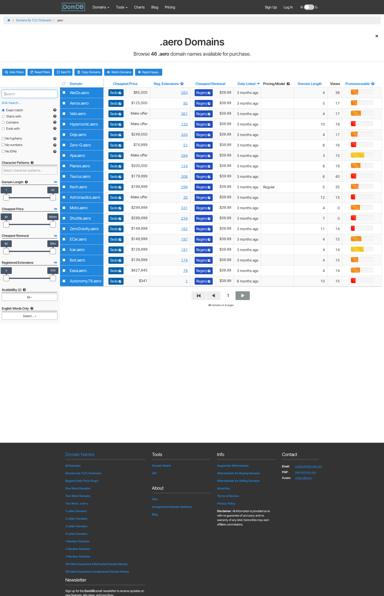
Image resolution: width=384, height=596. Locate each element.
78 (185, 270)
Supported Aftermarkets (233, 465)
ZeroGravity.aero (84, 228)
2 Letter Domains (76, 518)
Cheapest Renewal (210, 83)
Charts (139, 7)
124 (184, 166)
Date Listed (246, 83)
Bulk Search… (11, 103)
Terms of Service (228, 496)
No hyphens (13, 138)
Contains (12, 122)
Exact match (14, 110)
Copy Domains (90, 72)
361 (184, 113)
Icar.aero (77, 249)
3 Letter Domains (76, 526)
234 (184, 218)
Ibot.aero (77, 260)
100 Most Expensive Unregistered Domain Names (97, 571)
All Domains (73, 465)
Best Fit (65, 72)
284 (184, 155)
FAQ (155, 499)
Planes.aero (80, 166)
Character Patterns (16, 162)
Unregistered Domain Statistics (172, 507)
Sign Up (271, 7)
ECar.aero (78, 239)
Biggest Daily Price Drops (81, 480)
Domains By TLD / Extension (34, 20)
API (154, 473)
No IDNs (11, 151)
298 (184, 187)
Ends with (13, 128)
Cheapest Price (125, 83)
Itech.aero (78, 186)
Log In (288, 7)
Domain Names (79, 454)
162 (184, 229)
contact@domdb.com (308, 466)
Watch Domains (121, 72)
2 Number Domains (77, 549)
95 (185, 103)
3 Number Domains (77, 556)
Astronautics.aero (85, 197)
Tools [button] (120, 7)
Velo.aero (78, 113)
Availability (11, 290)
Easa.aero (78, 270)
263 (184, 92)
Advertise (223, 488)
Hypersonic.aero (84, 124)
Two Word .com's (76, 503)
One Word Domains (77, 488)
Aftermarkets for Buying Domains (238, 473)
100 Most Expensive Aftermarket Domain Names (96, 564)
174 (184, 260)
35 (185, 197)
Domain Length (310, 83)
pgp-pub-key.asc (305, 472)
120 (184, 124)
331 (184, 208)
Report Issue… (151, 72)
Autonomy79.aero (85, 281)
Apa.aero (77, 155)
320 (184, 134)
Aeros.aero (79, 103)
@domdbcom (303, 478)
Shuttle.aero (80, 218)
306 (184, 176)
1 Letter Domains (76, 511)
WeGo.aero (79, 92)
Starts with (13, 116)
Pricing (170, 7)
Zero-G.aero (80, 145)
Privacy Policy (226, 503)
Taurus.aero (80, 176)
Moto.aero (79, 207)
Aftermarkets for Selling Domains (238, 480)
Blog (154, 7)
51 (185, 145)
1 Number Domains (77, 541)
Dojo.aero (78, 134)
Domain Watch (161, 465)
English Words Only (16, 308)
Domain (76, 83)
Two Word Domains (77, 496)
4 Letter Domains (76, 533)
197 (184, 239)
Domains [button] (100, 7)
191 (184, 249)
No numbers (13, 145)
